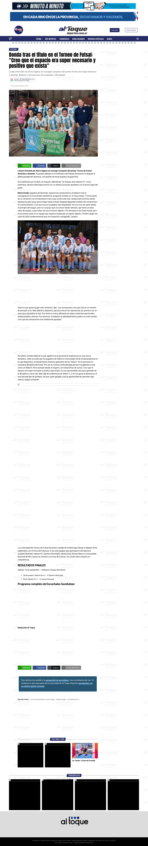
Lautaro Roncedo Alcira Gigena (43, 699)
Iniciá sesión (131, 30)
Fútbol (38, 39)
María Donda (61, 699)
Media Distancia (78, 39)
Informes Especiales (96, 39)
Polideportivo (73, 699)
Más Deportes (50, 39)
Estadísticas (64, 39)
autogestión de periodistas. (57, 680)
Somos (109, 39)
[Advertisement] (58, 290)
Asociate (114, 30)
